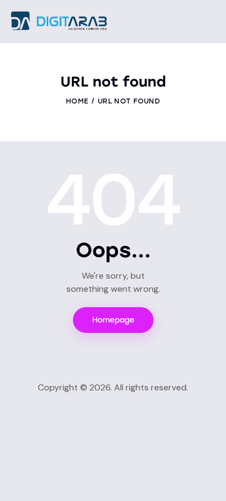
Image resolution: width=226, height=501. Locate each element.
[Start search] (207, 22)
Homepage (113, 320)
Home (77, 101)
